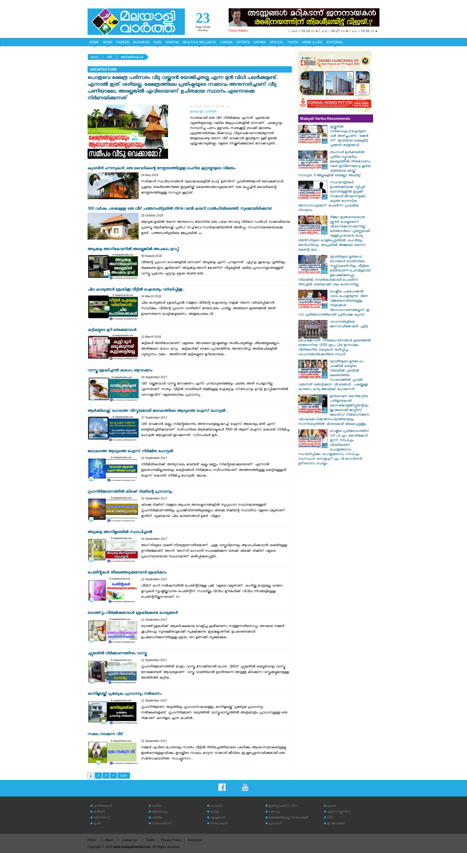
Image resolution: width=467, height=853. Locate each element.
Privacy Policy (171, 840)
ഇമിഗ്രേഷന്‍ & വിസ (283, 806)
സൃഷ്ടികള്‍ (217, 818)
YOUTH (292, 42)
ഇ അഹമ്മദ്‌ (336, 824)
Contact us (129, 840)
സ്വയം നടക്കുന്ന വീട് (105, 735)
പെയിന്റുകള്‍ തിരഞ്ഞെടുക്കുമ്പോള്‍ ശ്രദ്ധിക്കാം (127, 573)
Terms (150, 840)
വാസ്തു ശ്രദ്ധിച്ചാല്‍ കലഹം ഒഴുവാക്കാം (120, 371)
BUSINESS (141, 42)
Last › (123, 775)
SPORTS (243, 42)
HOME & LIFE (312, 42)
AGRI (157, 42)
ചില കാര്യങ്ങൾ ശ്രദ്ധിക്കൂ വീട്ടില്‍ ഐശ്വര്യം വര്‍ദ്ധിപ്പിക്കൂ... (136, 290)
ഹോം (94, 57)
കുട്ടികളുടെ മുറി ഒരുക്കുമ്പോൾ (112, 330)
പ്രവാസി (275, 824)
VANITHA (172, 42)
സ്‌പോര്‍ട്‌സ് (162, 824)
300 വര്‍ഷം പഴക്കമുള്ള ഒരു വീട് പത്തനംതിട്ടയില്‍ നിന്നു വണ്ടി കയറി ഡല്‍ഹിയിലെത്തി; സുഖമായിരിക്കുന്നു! (180, 209)
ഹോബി (216, 806)
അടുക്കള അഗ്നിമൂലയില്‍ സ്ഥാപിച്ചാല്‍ (120, 532)
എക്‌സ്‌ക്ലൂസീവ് (338, 812)
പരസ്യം (274, 812)
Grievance (195, 840)
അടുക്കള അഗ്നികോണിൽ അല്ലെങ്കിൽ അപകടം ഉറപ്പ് (133, 250)
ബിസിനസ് (101, 818)
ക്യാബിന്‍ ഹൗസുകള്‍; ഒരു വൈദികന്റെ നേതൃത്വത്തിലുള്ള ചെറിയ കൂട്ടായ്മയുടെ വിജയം (161, 169)
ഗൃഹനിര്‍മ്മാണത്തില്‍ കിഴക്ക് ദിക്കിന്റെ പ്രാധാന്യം (130, 492)
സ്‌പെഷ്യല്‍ (219, 824)
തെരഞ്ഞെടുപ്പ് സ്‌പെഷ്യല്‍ (288, 818)
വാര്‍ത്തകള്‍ (102, 806)
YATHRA (259, 42)
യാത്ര (214, 812)
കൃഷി (97, 824)
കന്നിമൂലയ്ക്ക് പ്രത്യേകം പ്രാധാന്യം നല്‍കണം (125, 694)
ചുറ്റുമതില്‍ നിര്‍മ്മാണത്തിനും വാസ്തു (117, 654)
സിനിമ (157, 818)
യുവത (331, 806)
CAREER (122, 42)
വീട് (109, 57)
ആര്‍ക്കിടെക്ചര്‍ (132, 57)
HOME (94, 42)
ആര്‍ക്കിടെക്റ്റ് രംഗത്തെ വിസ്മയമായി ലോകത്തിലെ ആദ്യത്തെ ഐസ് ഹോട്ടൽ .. (158, 411)
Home (92, 840)
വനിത (157, 806)
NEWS (107, 42)
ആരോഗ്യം (159, 812)
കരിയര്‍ (99, 812)
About (109, 840)
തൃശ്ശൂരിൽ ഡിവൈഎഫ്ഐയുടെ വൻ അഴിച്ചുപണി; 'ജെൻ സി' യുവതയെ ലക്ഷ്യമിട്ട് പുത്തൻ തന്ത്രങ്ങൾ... (349, 136)
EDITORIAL (334, 42)
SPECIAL (276, 42)
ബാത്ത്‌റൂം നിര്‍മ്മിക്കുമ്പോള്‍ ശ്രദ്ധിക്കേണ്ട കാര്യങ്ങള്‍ (133, 613)
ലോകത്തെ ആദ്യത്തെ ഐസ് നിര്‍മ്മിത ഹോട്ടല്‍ (130, 452)
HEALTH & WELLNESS (199, 42)
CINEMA (226, 42)
